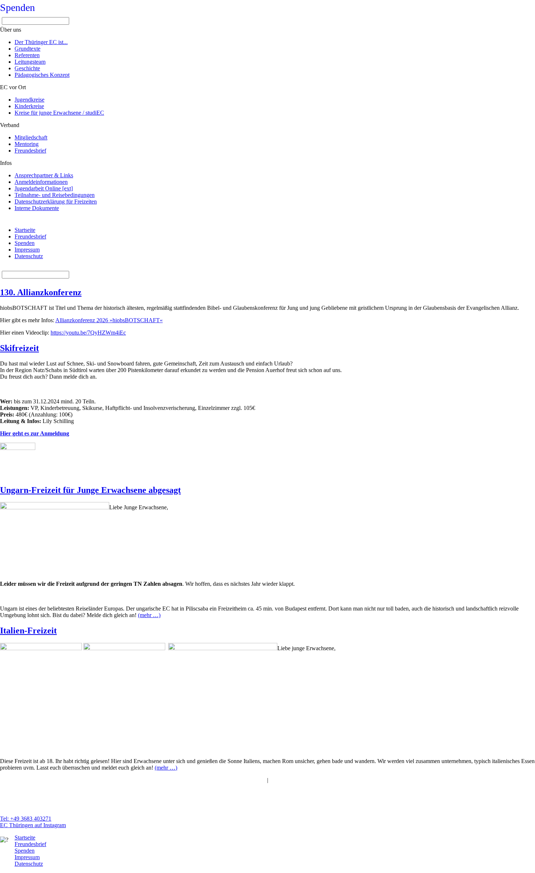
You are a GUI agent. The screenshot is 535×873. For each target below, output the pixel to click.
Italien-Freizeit (28, 630)
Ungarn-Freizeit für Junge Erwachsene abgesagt (90, 490)
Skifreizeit (19, 348)
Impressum (27, 249)
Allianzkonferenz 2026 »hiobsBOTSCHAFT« (109, 320)
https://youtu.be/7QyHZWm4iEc (88, 332)
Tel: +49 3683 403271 (25, 818)
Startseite (25, 230)
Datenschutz (29, 256)
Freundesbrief (30, 236)
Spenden (17, 7)
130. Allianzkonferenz (41, 292)
